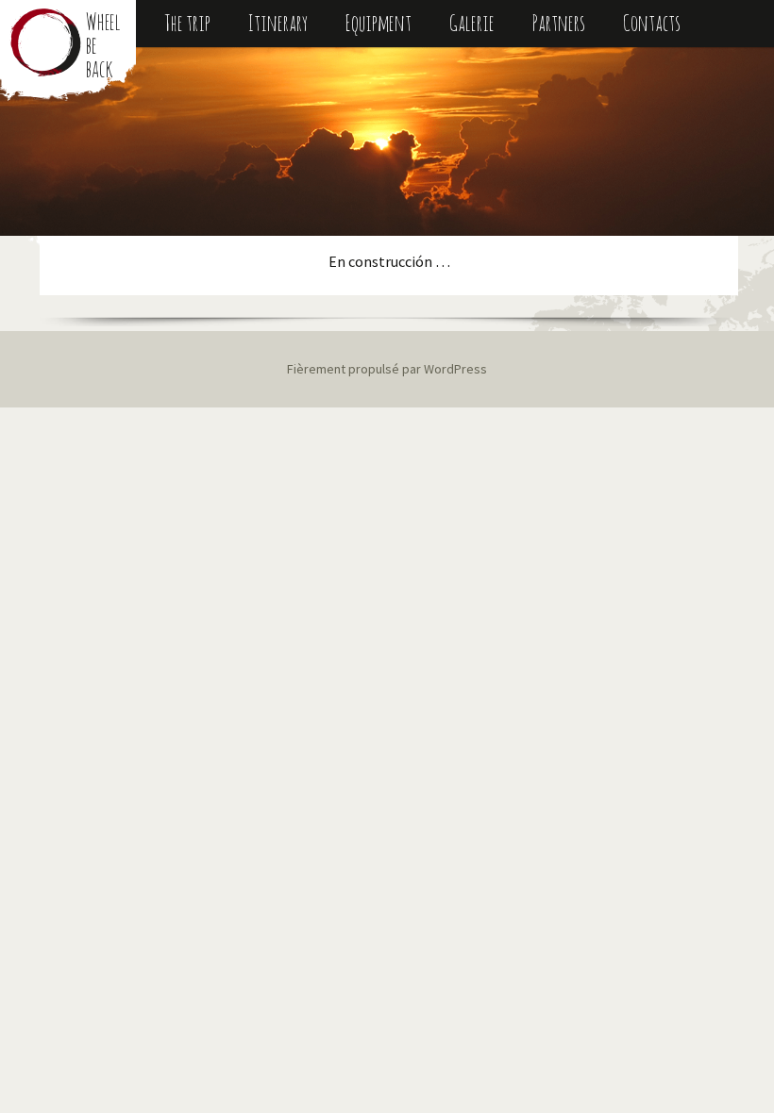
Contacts (652, 22)
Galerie (472, 22)
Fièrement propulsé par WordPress (387, 368)
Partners (558, 22)
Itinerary (278, 22)
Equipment (378, 22)
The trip (187, 22)
